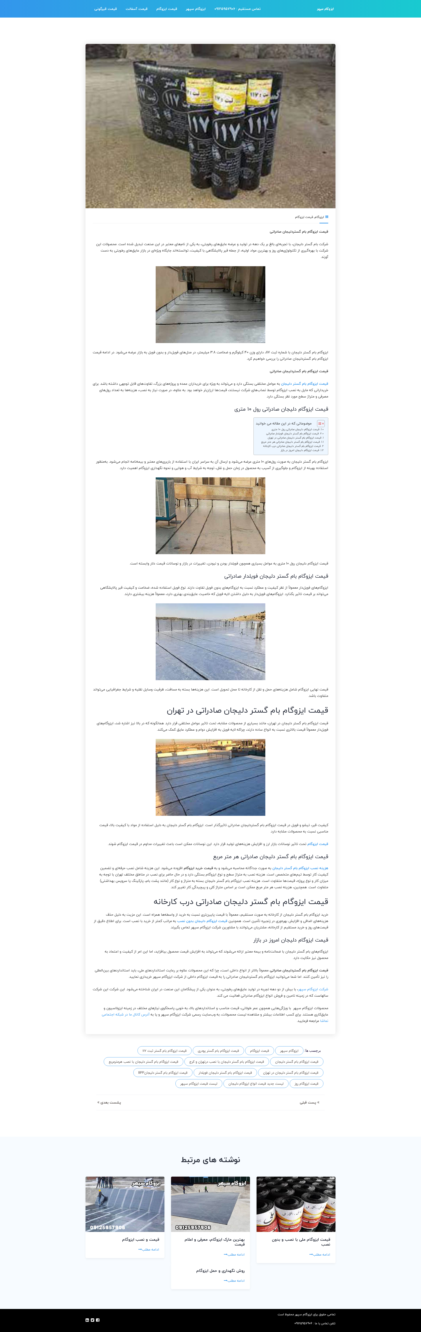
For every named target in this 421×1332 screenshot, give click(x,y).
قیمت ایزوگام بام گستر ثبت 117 (165, 1050)
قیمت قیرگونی (105, 9)
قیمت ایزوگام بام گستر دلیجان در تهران (290, 1072)
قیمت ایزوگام (166, 9)
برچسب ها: (313, 1050)
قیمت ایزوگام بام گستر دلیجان (296, 1061)
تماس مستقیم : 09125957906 (237, 9)
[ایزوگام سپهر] (325, 9)
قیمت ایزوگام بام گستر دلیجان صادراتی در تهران (294, 438)
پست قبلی (308, 1102)
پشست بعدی (110, 1102)
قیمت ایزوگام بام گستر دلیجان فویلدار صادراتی (292, 433)
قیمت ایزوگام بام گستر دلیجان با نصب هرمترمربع (143, 1061)
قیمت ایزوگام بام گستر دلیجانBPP (162, 1072)
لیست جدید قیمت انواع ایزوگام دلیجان (256, 1083)
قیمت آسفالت (137, 9)
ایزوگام (319, 217)
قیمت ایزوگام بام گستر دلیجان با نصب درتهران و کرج (226, 1061)
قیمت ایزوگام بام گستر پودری (218, 1050)
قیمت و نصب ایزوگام (140, 1239)
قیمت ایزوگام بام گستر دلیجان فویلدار (225, 1072)
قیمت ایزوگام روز (306, 1083)
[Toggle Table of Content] (319, 423)
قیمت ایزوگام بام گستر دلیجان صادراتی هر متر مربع (290, 442)
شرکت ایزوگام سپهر (313, 989)
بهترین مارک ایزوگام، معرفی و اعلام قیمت (215, 1242)
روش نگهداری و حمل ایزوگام (220, 1270)
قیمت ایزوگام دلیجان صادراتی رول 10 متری (295, 429)
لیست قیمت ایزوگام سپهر (198, 1083)
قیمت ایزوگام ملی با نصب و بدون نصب (301, 1242)
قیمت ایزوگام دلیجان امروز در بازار (300, 450)
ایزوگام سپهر (196, 9)
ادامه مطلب (321, 1254)
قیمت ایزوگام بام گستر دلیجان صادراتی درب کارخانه (292, 446)
